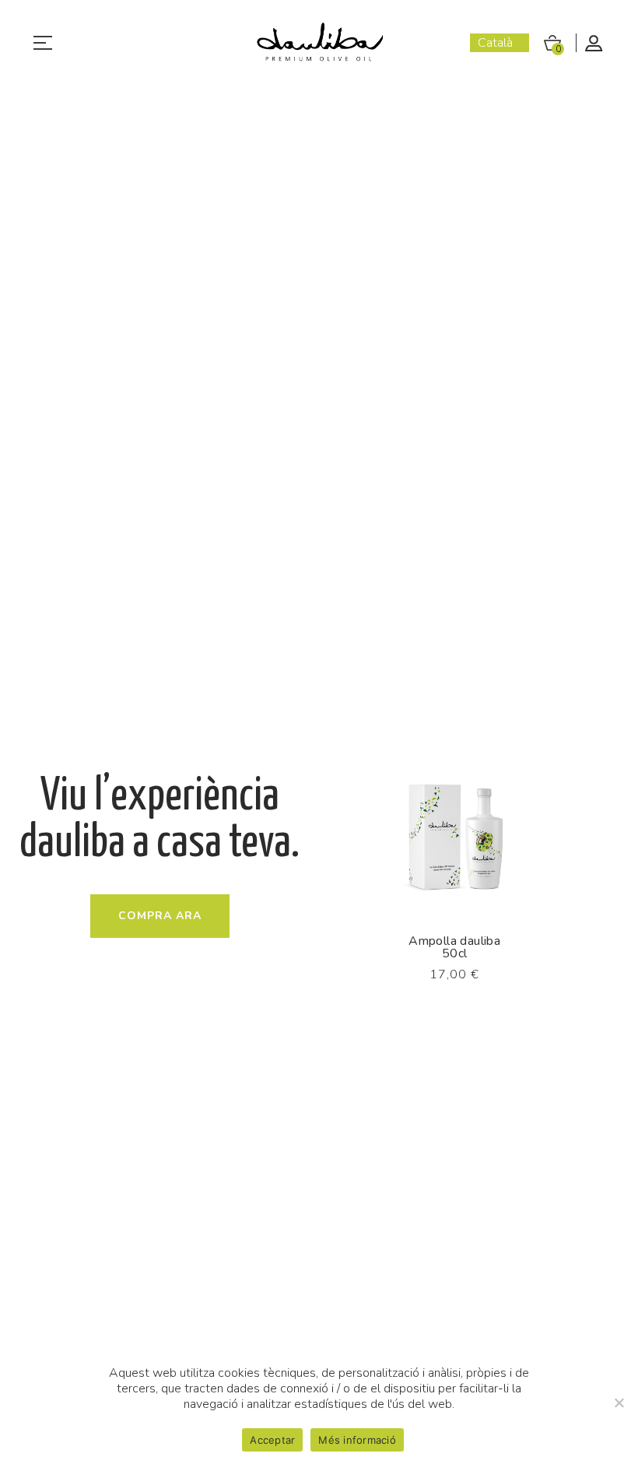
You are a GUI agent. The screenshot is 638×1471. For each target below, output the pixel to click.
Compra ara (160, 915)
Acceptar (272, 1440)
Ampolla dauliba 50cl (454, 947)
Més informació (357, 1440)
